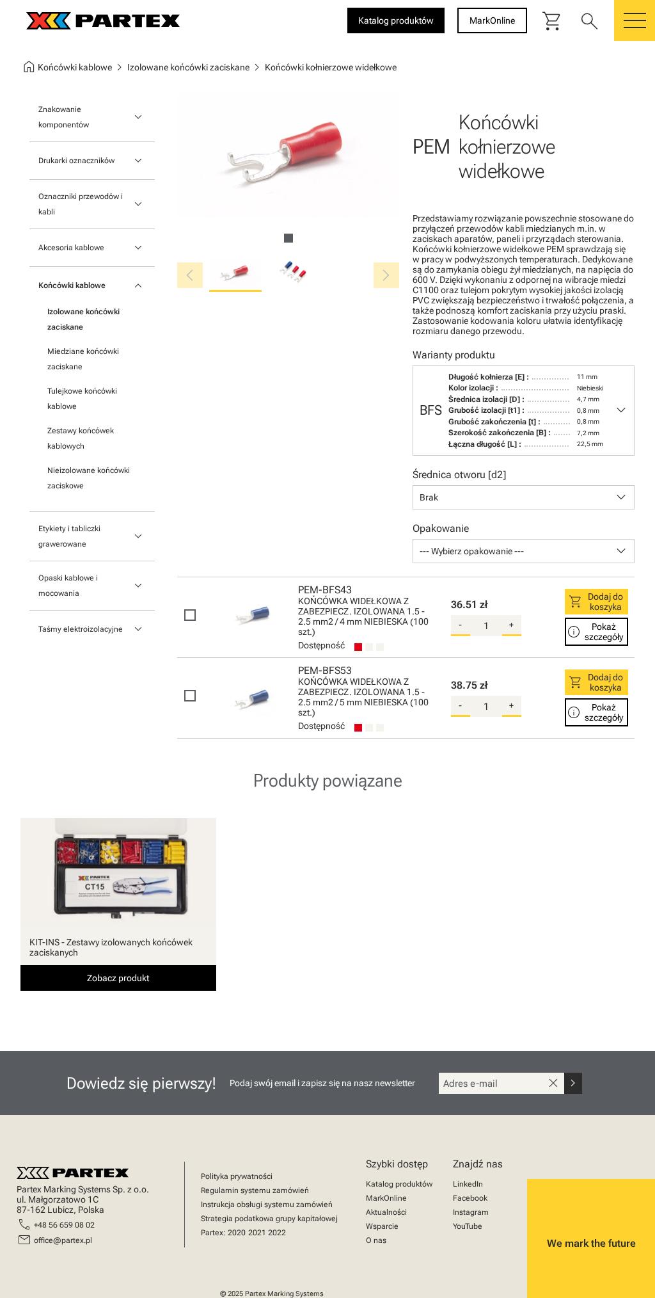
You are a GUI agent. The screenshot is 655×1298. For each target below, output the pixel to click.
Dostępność (321, 645)
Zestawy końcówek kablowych (80, 438)
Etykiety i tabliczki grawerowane (69, 536)
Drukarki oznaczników (76, 160)
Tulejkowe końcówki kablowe (82, 399)
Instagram (471, 1212)
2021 (257, 1232)
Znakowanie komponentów (63, 117)
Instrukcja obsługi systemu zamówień (267, 1204)
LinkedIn (468, 1184)
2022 (277, 1232)
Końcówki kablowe (72, 285)
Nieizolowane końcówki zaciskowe (88, 478)
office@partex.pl (63, 1240)
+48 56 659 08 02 (64, 1225)
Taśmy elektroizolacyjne (80, 629)
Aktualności (386, 1212)
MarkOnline (386, 1198)
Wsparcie (382, 1226)
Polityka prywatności (236, 1176)
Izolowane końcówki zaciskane (83, 319)
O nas (376, 1240)
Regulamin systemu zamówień (255, 1190)
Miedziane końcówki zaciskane (83, 359)
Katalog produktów (399, 1184)
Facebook (470, 1198)
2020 (237, 1232)
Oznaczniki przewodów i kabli (80, 204)
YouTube (467, 1226)
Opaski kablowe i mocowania (68, 585)
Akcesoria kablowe (71, 247)
